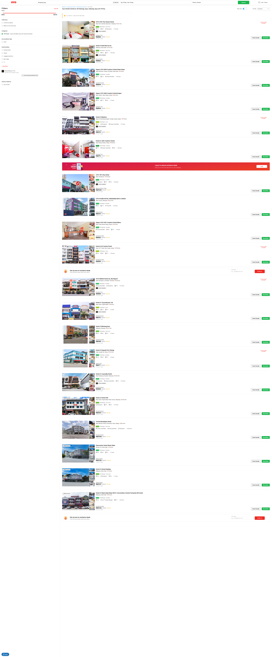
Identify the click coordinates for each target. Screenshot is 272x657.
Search (244, 2)
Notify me (259, 271)
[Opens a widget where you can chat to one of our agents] (5, 654)
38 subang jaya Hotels (81, 6)
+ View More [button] (5, 66)
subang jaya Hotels (71, 6)
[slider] (2, 13)
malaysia (64, 6)
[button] (56, 8)
